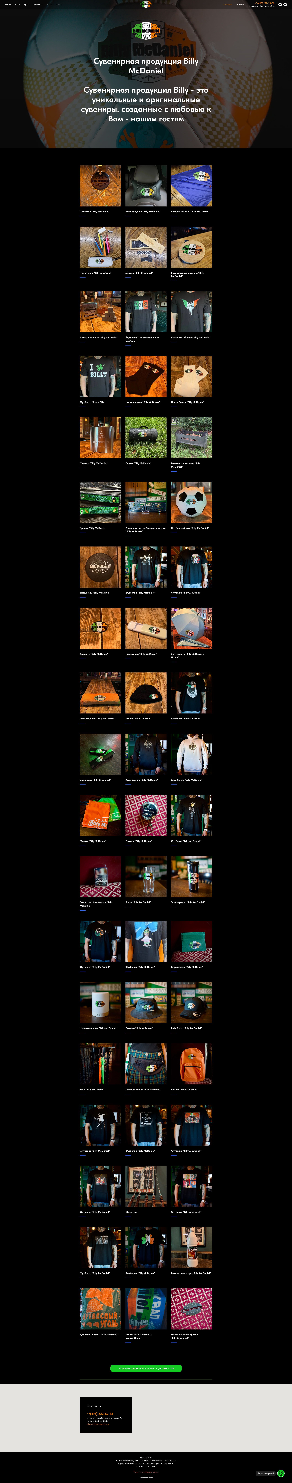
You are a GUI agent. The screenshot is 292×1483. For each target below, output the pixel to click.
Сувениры (227, 5)
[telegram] (285, 4)
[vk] (280, 4)
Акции (49, 5)
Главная (8, 5)
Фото (58, 5)
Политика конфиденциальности (146, 1472)
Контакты (240, 5)
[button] (146, 1368)
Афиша (26, 5)
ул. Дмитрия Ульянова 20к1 (261, 6)
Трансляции (38, 5)
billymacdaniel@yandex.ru (98, 1424)
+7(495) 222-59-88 (264, 3)
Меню (17, 5)
